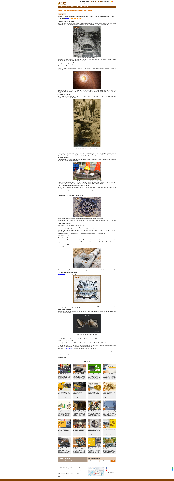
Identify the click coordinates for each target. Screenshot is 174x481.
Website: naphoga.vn (61, 476)
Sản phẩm (67, 6)
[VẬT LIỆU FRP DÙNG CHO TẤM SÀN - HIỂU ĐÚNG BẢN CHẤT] (109, 386)
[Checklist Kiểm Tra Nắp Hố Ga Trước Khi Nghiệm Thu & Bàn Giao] (79, 368)
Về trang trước (60, 354)
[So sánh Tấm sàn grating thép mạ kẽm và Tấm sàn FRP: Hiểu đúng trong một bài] (94, 386)
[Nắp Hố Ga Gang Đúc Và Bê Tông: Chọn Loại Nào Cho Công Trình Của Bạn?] (94, 423)
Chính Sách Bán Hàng (79, 472)
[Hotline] (173, 468)
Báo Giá (72, 6)
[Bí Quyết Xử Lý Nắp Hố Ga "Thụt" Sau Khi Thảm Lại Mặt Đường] (64, 368)
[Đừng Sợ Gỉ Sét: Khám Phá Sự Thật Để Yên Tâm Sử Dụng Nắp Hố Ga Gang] (79, 423)
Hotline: (95, 1)
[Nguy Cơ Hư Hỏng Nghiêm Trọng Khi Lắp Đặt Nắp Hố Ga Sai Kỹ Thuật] (79, 442)
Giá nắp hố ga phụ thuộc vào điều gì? (94, 373)
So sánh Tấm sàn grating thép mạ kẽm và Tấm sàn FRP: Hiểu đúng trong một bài (93, 393)
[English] (112, 1)
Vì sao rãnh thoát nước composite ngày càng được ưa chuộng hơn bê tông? (63, 411)
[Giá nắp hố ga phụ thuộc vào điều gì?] (94, 368)
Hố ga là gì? (67, 18)
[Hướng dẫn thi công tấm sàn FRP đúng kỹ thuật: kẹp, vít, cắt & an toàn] (64, 386)
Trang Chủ (78, 467)
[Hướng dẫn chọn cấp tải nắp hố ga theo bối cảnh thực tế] (79, 386)
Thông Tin (86, 6)
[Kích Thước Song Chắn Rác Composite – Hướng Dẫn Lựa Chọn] (64, 423)
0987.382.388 (63, 473)
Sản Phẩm (78, 469)
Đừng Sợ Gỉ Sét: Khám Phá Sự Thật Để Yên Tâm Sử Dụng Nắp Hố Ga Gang (79, 430)
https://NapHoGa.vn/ (70, 348)
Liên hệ (91, 6)
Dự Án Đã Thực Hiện (79, 6)
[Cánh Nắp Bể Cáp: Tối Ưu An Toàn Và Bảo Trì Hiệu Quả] (109, 442)
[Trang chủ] (59, 7)
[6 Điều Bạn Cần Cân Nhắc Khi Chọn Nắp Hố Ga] (94, 442)
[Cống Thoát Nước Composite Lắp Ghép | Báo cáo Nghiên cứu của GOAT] (79, 405)
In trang (70, 354)
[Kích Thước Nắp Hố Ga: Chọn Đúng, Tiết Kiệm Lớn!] (64, 442)
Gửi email (65, 354)
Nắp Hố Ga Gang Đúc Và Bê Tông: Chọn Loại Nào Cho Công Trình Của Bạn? (94, 430)
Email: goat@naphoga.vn (105, 1)
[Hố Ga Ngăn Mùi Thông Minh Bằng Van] (109, 423)
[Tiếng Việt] (111, 1)
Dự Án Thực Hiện (79, 470)
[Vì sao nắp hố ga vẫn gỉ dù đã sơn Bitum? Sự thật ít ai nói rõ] (109, 368)
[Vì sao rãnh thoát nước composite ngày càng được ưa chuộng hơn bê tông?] (64, 405)
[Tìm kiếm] (112, 4)
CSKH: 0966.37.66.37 (69, 473)
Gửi (113, 460)
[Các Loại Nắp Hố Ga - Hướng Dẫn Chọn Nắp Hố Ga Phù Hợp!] (94, 405)
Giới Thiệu (62, 6)
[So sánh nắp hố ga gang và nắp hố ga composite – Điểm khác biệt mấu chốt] (109, 405)
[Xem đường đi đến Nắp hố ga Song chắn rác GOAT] (96, 467)
